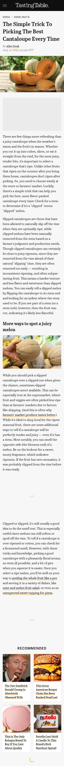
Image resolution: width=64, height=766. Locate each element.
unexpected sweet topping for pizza (27, 593)
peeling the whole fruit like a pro (34, 578)
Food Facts (22, 17)
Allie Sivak (12, 46)
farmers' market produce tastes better (29, 415)
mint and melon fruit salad (21, 588)
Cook (6, 17)
